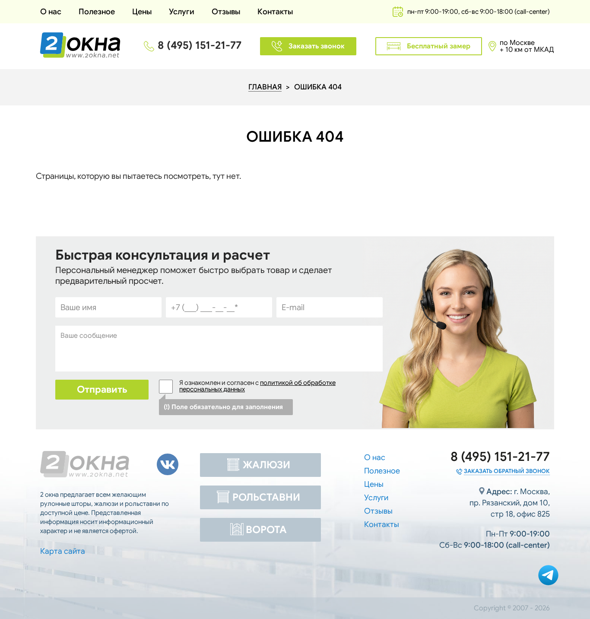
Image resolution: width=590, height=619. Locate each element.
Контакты (275, 11)
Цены (142, 11)
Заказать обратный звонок (507, 471)
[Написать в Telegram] (548, 576)
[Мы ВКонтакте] (167, 464)
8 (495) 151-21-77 (199, 45)
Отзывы (226, 11)
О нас (50, 11)
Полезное (382, 471)
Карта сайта (62, 551)
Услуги (181, 11)
